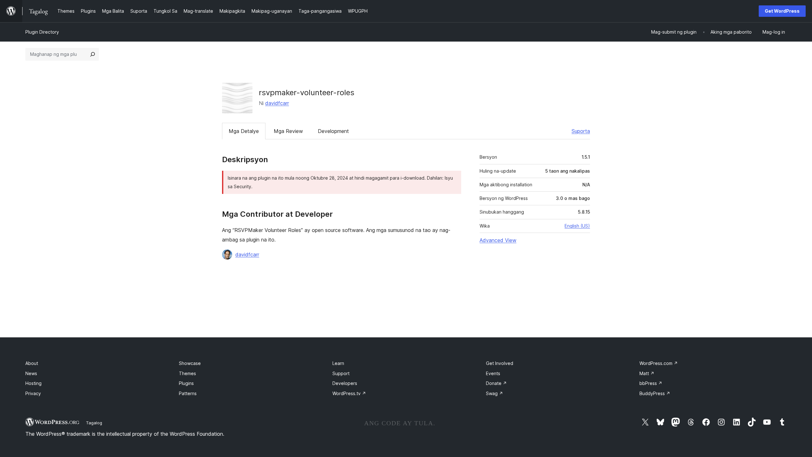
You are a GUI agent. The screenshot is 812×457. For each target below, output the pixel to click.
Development (333, 131)
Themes (187, 373)
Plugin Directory (42, 32)
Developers (344, 383)
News (31, 373)
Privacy (33, 393)
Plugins (186, 383)
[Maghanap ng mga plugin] (92, 54)
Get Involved (499, 363)
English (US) (577, 225)
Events (493, 373)
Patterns (188, 393)
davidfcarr (277, 103)
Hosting (33, 383)
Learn (338, 363)
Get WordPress (782, 11)
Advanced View (498, 240)
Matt (646, 373)
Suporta (581, 131)
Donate (496, 383)
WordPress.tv (349, 393)
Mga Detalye (244, 131)
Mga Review (288, 131)
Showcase (190, 363)
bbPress (650, 383)
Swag (494, 393)
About (31, 363)
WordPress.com (658, 363)
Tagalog (94, 422)
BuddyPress (654, 393)
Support (341, 373)
